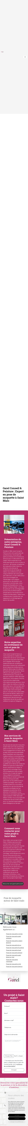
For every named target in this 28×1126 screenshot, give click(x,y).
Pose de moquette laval (13, 950)
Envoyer (14, 1070)
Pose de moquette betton (14, 966)
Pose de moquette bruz (13, 945)
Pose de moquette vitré (13, 964)
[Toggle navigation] (25, 57)
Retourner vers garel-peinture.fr (13, 883)
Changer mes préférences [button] (16, 1121)
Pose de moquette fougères (15, 947)
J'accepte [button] (16, 1115)
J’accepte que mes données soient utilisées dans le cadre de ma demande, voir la (13, 1063)
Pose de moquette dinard (14, 953)
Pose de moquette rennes (14, 934)
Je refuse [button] (16, 1118)
